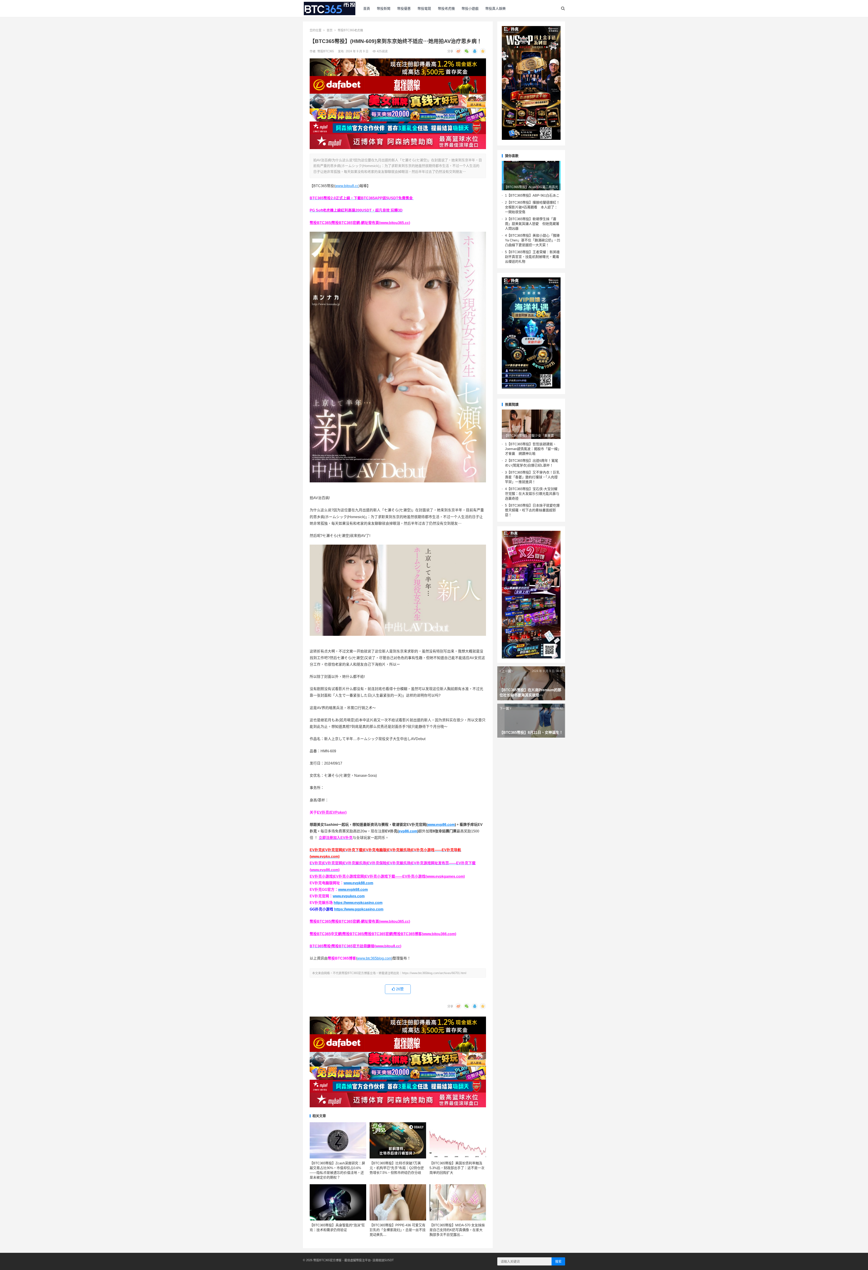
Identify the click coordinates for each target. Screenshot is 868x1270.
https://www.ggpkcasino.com (358, 909)
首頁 (366, 8)
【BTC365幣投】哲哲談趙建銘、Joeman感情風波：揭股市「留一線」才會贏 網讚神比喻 (532, 448)
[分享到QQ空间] (483, 51)
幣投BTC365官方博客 (327, 1260)
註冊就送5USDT (383, 1260)
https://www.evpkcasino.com (358, 903)
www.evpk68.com (353, 889)
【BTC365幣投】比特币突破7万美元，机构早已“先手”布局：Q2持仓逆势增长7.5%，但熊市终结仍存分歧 (397, 1168)
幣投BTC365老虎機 (350, 30)
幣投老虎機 (446, 8)
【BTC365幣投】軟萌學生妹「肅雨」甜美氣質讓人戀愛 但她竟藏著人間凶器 (532, 223)
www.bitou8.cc (347, 186)
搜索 (558, 1261)
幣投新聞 (383, 8)
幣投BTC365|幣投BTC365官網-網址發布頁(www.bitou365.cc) (360, 223)
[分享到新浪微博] (458, 51)
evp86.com (408, 831)
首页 (330, 30)
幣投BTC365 (326, 51)
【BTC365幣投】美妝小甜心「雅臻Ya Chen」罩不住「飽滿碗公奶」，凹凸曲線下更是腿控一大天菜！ (532, 240)
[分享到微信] (466, 51)
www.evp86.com (441, 825)
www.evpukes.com (349, 896)
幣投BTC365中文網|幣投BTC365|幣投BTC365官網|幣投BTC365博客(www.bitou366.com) (383, 934)
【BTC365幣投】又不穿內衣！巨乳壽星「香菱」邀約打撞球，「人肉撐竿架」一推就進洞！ (532, 477)
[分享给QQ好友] (475, 51)
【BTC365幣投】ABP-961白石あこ (533, 195)
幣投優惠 (404, 8)
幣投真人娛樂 (495, 8)
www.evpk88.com (358, 883)
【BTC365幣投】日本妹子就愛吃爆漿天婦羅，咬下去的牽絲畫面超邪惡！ (532, 510)
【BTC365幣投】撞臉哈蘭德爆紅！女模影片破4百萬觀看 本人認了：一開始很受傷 (532, 207)
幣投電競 (424, 8)
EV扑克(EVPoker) (332, 812)
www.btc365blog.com (374, 958)
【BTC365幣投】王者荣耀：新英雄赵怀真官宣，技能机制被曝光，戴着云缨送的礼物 (532, 256)
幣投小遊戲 (470, 8)
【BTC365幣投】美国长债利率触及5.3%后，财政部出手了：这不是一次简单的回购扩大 (456, 1168)
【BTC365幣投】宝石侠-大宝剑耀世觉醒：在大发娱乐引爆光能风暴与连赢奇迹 (532, 493)
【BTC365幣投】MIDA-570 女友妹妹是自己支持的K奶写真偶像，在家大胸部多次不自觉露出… (457, 1230)
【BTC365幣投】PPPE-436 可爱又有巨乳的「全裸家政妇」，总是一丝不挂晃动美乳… (398, 1230)
